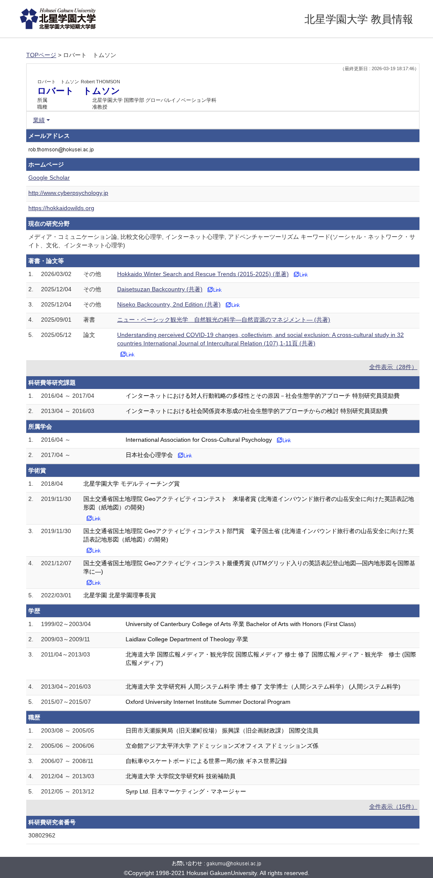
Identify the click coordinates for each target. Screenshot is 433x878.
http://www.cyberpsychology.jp (68, 192)
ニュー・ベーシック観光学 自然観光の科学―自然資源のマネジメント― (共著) (223, 319)
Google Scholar (49, 177)
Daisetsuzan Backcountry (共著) (160, 289)
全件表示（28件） (393, 367)
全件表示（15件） (393, 806)
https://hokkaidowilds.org (61, 208)
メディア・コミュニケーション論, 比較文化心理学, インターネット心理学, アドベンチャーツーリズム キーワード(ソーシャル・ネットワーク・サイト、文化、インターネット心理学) (221, 241)
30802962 (41, 835)
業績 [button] (39, 120)
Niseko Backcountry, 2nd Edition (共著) (169, 304)
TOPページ (41, 55)
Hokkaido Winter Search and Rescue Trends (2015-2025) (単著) (203, 274)
